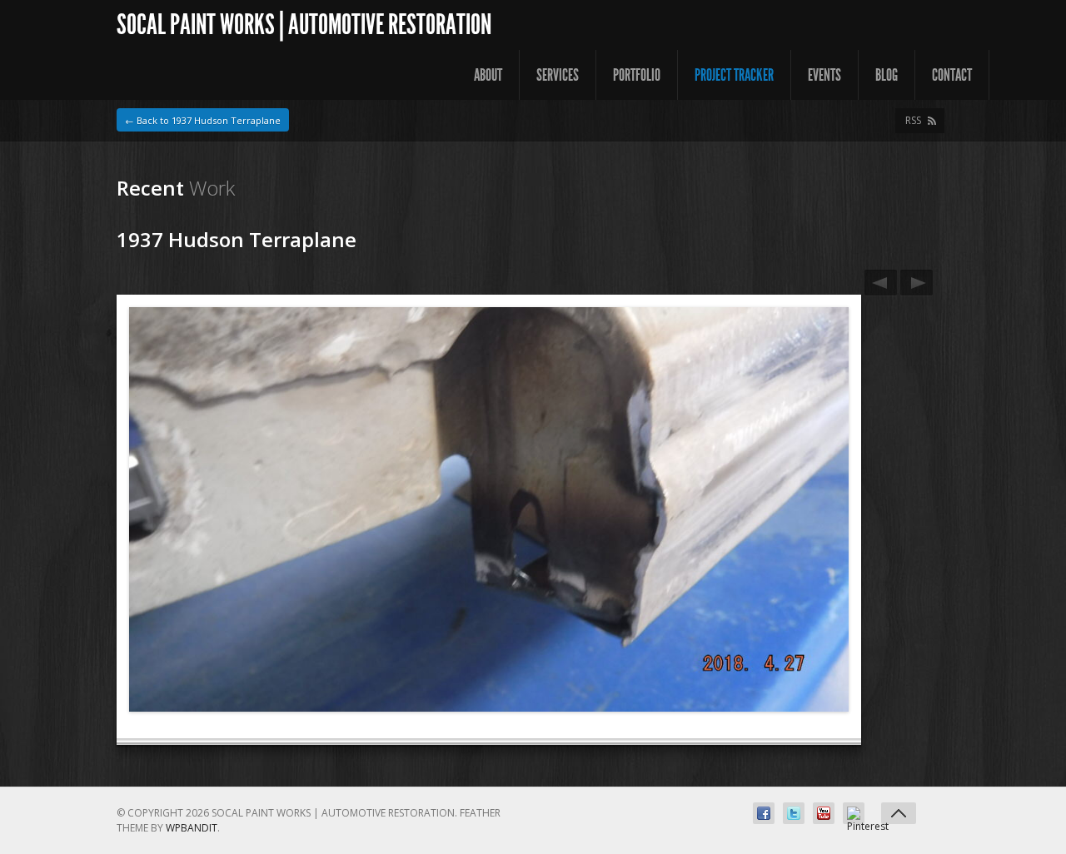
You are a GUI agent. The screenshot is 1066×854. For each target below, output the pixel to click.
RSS (913, 120)
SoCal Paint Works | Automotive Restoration (304, 24)
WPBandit (191, 828)
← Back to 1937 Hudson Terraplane (203, 120)
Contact (952, 75)
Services (557, 75)
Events (824, 75)
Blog (886, 75)
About (488, 75)
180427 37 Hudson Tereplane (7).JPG (916, 282)
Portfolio (636, 75)
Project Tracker (734, 75)
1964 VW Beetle (880, 282)
